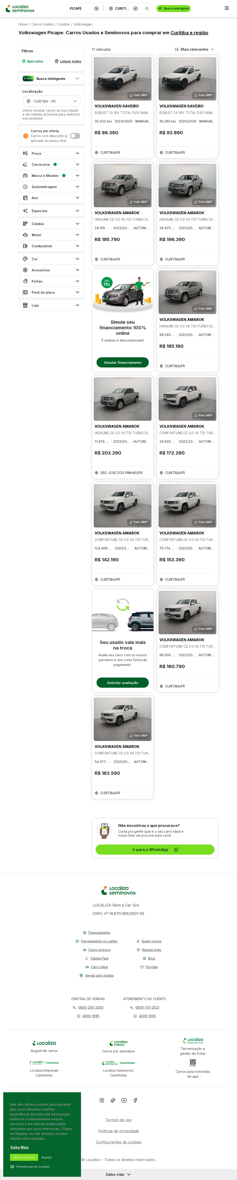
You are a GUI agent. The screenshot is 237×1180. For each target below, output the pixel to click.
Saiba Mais (19, 1147)
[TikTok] (113, 1101)
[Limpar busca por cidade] (135, 8)
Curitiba (64, 24)
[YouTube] (124, 1101)
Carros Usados (42, 24)
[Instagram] (102, 1101)
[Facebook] (135, 1101)
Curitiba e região (189, 32)
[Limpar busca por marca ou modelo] (96, 8)
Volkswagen (83, 24)
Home (23, 24)
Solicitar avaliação (122, 683)
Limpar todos (70, 61)
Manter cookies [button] (24, 1157)
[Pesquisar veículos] (147, 8)
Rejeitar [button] (46, 1157)
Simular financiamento (122, 362)
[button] (51, 78)
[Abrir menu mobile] (226, 8)
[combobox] (81, 8)
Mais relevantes (194, 49)
